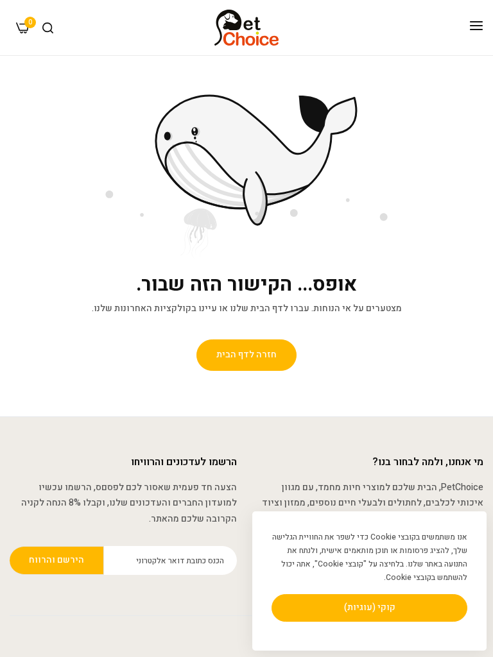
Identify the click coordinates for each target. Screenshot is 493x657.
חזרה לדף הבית (246, 354)
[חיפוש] (47, 28)
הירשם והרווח (56, 560)
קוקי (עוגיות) (369, 607)
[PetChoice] (246, 28)
